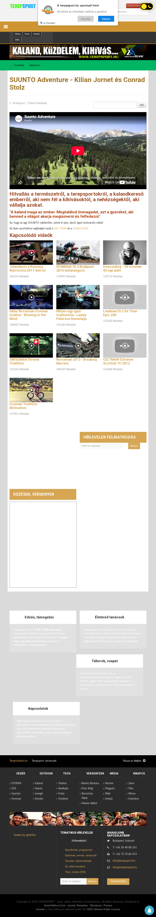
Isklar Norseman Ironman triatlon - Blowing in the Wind (29, 315)
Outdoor (63, 798)
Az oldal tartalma (75, 866)
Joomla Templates (78, 905)
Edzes (18, 34)
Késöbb (85, 19)
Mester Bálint (89, 803)
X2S (13, 788)
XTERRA (16, 783)
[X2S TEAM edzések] (78, 52)
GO (142, 105)
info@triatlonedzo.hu (125, 867)
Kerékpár (63, 788)
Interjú (36, 34)
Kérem (106, 19)
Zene (131, 783)
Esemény (133, 798)
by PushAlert (49, 22)
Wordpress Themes (101, 905)
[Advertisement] (43, 460)
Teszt (27, 34)
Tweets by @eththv (25, 835)
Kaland (39, 783)
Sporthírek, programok (78, 849)
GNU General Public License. (103, 909)
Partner (109, 783)
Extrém (39, 798)
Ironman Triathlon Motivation (23, 406)
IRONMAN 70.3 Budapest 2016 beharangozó (75, 268)
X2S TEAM (60, 228)
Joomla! (40, 909)
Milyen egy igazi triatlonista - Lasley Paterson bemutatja (71, 315)
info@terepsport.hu (124, 861)
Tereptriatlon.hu (19, 761)
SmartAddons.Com (54, 905)
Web (108, 793)
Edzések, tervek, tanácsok (81, 855)
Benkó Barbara (90, 783)
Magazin (110, 788)
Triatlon (62, 783)
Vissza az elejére (132, 761)
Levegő (39, 793)
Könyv (132, 793)
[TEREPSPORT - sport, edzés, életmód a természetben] (23, 6)
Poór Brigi (87, 788)
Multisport (34, 65)
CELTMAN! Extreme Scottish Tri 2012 (118, 361)
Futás (61, 793)
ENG (17, 40)
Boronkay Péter (87, 796)
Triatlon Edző (80, 228)
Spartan (16, 793)
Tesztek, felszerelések (78, 860)
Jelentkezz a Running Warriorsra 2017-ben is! (28, 268)
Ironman (16, 798)
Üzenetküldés (118, 881)
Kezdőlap (19, 65)
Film (130, 788)
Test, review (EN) (75, 871)
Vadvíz (38, 788)
